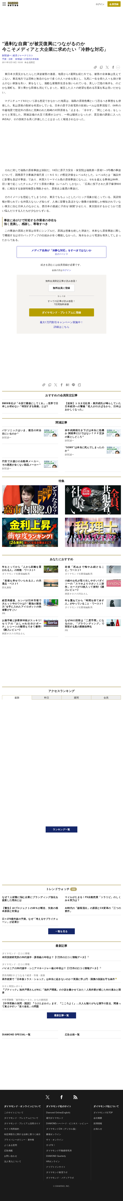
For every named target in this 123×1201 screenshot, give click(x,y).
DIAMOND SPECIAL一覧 (16, 1034)
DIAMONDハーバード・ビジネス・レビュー (67, 1123)
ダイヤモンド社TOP (103, 1112)
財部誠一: (17, 55)
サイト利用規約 (11, 1128)
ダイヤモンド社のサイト (58, 1106)
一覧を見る (61, 931)
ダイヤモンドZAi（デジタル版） (61, 1128)
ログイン (100, 4)
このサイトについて (13, 1112)
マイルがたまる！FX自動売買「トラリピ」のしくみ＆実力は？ (93, 898)
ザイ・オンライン (54, 1139)
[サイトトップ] (13, 4)
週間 (76, 697)
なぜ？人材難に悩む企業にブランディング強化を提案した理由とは (30, 898)
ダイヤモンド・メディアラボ (60, 1177)
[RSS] (75, 1097)
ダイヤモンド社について (106, 1106)
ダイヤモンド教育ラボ (56, 1172)
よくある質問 (10, 1145)
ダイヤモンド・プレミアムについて (21, 1117)
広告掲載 (8, 1150)
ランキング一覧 (61, 829)
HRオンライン (53, 1161)
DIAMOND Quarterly (56, 1155)
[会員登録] (114, 4)
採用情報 (98, 1123)
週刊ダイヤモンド (54, 1117)
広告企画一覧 (72, 1034)
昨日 (46, 697)
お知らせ (98, 1128)
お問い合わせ (10, 1155)
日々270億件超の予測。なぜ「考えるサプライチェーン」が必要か (30, 920)
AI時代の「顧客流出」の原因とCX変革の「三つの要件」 (93, 909)
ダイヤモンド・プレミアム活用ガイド (22, 1123)
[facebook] (61, 1097)
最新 (17, 697)
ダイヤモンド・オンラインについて (22, 1106)
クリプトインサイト (55, 1166)
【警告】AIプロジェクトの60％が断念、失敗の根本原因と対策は (30, 909)
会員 (106, 697)
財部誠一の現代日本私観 (27, 58)
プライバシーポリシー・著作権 (19, 1139)
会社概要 (98, 1117)
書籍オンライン (53, 1134)
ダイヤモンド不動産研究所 (59, 1150)
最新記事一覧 (61, 1015)
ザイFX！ (50, 1145)
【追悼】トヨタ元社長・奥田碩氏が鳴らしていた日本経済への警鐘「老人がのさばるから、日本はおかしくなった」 (93, 406)
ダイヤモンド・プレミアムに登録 (61, 312)
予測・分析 (7, 58)
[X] (47, 1097)
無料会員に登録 (61, 288)
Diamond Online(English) (58, 1112)
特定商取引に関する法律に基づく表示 (22, 1134)
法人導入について (12, 1161)
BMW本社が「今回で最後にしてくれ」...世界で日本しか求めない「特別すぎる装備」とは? (30, 404)
